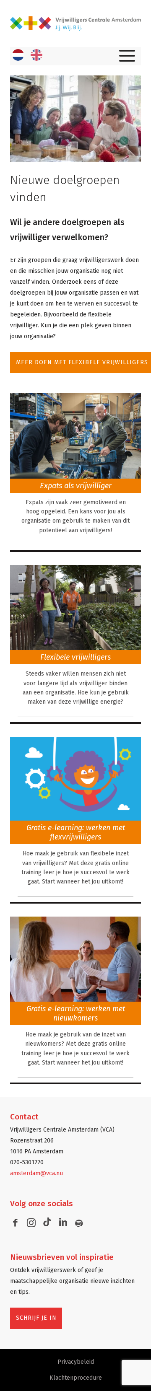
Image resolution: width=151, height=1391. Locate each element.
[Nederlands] (18, 55)
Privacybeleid (75, 1361)
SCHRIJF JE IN (36, 1317)
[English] (36, 55)
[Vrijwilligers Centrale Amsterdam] (75, 23)
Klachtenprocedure (75, 1377)
